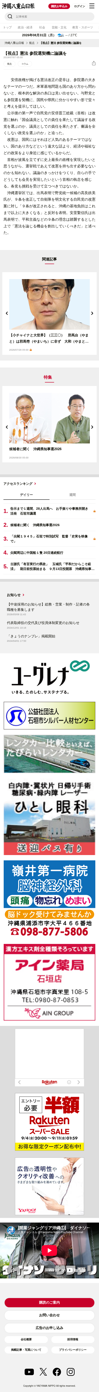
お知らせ (14, 595)
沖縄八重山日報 (14, 43)
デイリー (26, 495)
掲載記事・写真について (26, 1349)
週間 (72, 495)
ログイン (79, 6)
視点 (32, 43)
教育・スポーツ (82, 27)
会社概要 (26, 1339)
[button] (7, 313)
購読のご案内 (49, 1302)
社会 (42, 27)
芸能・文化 (59, 27)
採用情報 (72, 1339)
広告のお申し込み (49, 1328)
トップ (7, 27)
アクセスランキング (17, 483)
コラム (24, 64)
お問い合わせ (49, 1315)
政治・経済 (25, 27)
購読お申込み (59, 6)
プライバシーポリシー (73, 1349)
